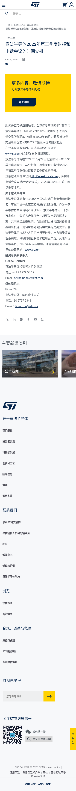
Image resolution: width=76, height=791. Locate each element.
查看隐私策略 (9, 662)
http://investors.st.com (44, 176)
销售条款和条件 (31, 772)
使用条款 (15, 772)
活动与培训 (8, 565)
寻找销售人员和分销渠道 (16, 533)
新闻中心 (7, 555)
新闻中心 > (20, 25)
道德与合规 (8, 640)
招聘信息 (7, 474)
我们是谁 (7, 430)
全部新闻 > (33, 25)
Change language (38, 784)
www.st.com (12, 153)
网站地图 (7, 614)
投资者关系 (8, 441)
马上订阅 (24, 102)
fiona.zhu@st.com (26, 306)
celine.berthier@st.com (28, 277)
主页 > (9, 25)
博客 (4, 485)
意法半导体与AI (11, 576)
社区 (4, 544)
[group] (30, 363)
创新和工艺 (8, 463)
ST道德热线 (9, 651)
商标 (45, 772)
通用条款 (7, 496)
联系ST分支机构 (11, 522)
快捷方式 (7, 603)
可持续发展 (8, 452)
